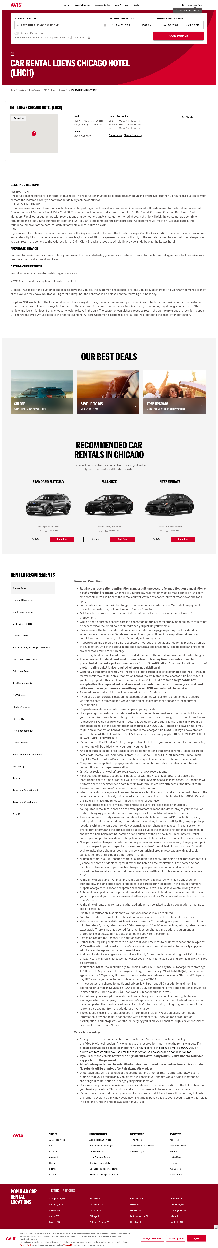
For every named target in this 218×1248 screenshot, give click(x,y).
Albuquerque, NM (57, 1198)
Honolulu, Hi (135, 1222)
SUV (51, 1145)
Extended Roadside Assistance (103, 1169)
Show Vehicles (178, 36)
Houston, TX (176, 1198)
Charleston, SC (97, 1204)
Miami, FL (175, 1216)
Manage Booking (82, 5)
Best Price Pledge (178, 1145)
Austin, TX (54, 1216)
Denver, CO (135, 1210)
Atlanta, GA (54, 1210)
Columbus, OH (137, 1198)
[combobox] (61, 25)
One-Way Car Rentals (99, 1163)
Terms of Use (68, 1245)
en (183, 5)
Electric (52, 1169)
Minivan (53, 1151)
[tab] (56, 1190)
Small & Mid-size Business (142, 1145)
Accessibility (176, 1174)
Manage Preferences (153, 1238)
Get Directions (188, 117)
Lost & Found (176, 1157)
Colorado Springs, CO (99, 1222)
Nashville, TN (177, 1222)
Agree (197, 1238)
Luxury (52, 1174)
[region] (109, 1238)
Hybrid (52, 1163)
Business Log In (137, 1151)
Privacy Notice (26, 1245)
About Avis (174, 1140)
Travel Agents (136, 1140)
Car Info (35, 539)
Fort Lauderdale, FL (139, 1216)
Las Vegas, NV (177, 1204)
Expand (17, 118)
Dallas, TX (134, 1204)
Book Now (62, 539)
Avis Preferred (121, 5)
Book (66, 5)
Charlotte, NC (96, 1210)
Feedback (174, 1163)
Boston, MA (54, 1222)
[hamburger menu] (206, 5)
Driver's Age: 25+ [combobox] (21, 37)
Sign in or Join (195, 5)
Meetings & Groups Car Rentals (104, 1174)
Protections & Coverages (101, 1145)
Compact (53, 1157)
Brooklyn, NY (96, 1198)
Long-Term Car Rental (99, 1157)
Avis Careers (175, 1169)
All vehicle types (57, 1140)
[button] (34, 133)
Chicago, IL (95, 1216)
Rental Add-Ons (96, 1151)
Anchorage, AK (56, 1204)
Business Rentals (102, 5)
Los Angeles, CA (178, 1210)
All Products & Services (100, 1140)
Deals (136, 5)
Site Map (174, 1151)
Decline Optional (176, 1238)
